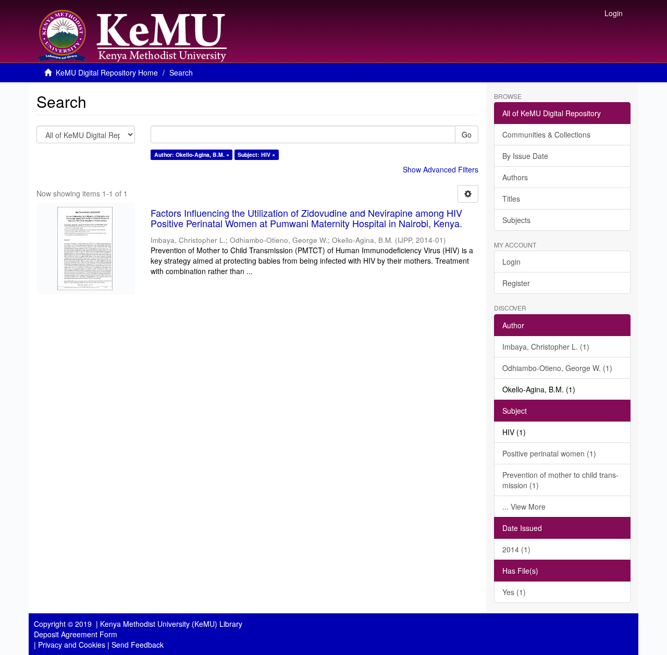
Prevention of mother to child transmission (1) (560, 479)
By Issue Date (525, 156)
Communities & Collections (546, 134)
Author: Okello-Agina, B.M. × (191, 154)
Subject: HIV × (256, 154)
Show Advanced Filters (440, 169)
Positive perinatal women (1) (549, 453)
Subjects (516, 220)
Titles (511, 198)
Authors (515, 177)
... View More (524, 506)
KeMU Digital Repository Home (107, 72)
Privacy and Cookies (71, 644)
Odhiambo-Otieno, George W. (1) (557, 368)
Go (467, 134)
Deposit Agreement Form (75, 634)
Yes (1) (514, 592)
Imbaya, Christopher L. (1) (545, 346)
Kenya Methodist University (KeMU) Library (171, 624)
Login (511, 261)
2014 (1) (516, 549)
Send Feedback (138, 644)
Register (516, 283)
